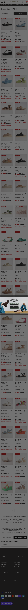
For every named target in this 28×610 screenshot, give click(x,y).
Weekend (14, 306)
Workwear (14, 304)
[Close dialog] (0, 297)
